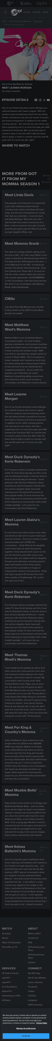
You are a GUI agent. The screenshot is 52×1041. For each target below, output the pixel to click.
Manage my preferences (26, 1028)
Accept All (26, 1036)
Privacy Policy (41, 1023)
